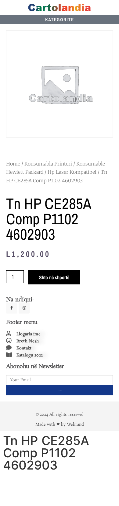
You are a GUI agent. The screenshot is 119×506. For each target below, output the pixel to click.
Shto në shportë (54, 277)
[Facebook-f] (11, 308)
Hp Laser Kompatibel (72, 172)
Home (13, 164)
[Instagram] (24, 308)
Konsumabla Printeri (48, 164)
